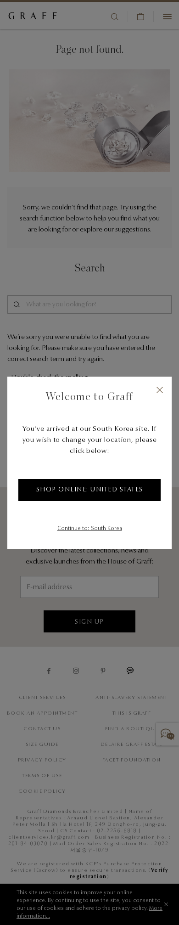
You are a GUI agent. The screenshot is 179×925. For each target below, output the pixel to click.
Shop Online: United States (89, 490)
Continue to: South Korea (89, 528)
